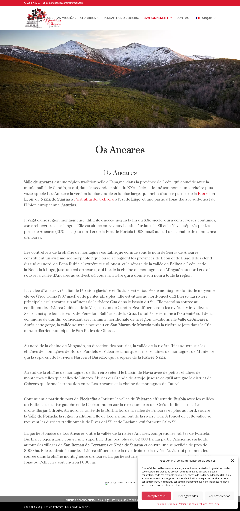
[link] (205, 23)
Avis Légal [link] (214, 504)
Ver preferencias (219, 496)
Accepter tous (156, 496)
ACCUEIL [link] (47, 18)
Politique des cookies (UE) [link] (128, 500)
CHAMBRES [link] (88, 18)
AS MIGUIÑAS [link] (66, 18)
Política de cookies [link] (167, 504)
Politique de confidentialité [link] (192, 504)
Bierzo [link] (204, 193)
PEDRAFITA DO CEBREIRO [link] (121, 18)
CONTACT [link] (183, 18)
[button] (232, 461)
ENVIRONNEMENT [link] (156, 18)
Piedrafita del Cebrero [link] (94, 199)
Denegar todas (188, 496)
